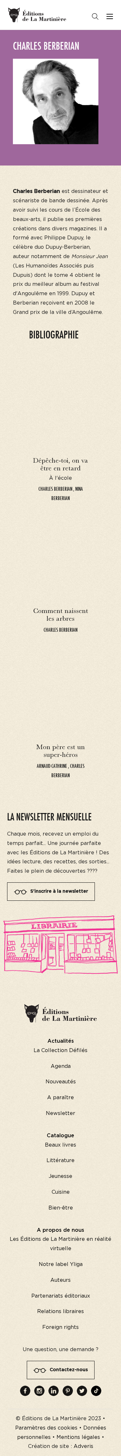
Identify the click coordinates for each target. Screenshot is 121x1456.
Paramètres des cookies (46, 1428)
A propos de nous (60, 1230)
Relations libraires (60, 1311)
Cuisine (61, 1192)
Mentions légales (78, 1437)
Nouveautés (60, 1081)
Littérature (60, 1160)
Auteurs (60, 1280)
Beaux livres (60, 1145)
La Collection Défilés (60, 1050)
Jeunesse (60, 1176)
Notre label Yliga (61, 1264)
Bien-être (60, 1207)
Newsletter (60, 1113)
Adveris (83, 1446)
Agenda (61, 1066)
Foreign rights (60, 1327)
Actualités (60, 1041)
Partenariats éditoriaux (60, 1296)
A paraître (60, 1097)
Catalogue (60, 1135)
